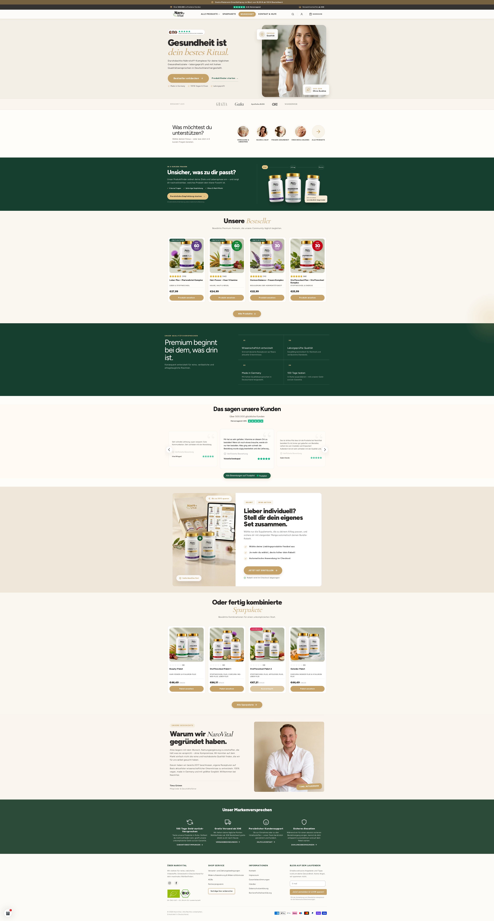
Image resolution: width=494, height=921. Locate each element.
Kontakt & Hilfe (267, 14)
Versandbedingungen (227, 842)
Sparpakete (229, 14)
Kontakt (252, 871)
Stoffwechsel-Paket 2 (261, 669)
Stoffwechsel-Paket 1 (220, 669)
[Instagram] (169, 883)
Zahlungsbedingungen (302, 845)
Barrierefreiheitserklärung (260, 893)
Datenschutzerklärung (258, 888)
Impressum (254, 875)
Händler (252, 884)
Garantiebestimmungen (188, 845)
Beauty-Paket (176, 669)
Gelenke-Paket (297, 669)
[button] (325, 449)
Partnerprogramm (216, 884)
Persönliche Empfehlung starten (187, 196)
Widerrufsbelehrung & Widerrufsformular (226, 875)
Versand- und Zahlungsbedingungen (224, 871)
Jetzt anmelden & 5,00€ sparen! (308, 892)
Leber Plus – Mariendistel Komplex (186, 280)
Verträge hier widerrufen (221, 891)
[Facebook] (176, 883)
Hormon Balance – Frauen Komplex (267, 280)
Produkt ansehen (186, 298)
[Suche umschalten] (293, 14)
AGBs (210, 880)
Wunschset (247, 14)
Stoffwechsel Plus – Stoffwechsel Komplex (307, 281)
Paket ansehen (186, 689)
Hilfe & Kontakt (265, 842)
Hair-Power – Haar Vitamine (223, 280)
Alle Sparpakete (245, 705)
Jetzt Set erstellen (260, 570)
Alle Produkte (209, 14)
